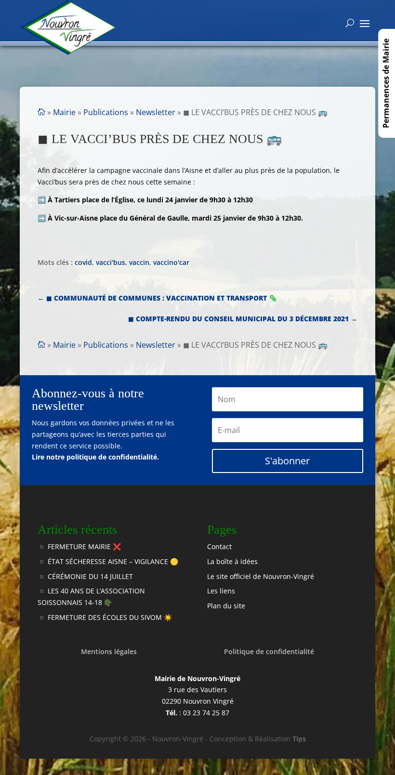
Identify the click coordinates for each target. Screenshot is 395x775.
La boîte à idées (232, 561)
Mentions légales (109, 651)
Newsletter (155, 112)
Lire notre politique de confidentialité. (95, 456)
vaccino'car (171, 262)
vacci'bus (110, 262)
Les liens (221, 590)
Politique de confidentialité (269, 651)
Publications (105, 112)
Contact (219, 546)
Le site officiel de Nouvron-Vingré (260, 576)
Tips (299, 738)
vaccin (139, 262)
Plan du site (226, 605)
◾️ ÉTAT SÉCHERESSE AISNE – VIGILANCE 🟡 (108, 561)
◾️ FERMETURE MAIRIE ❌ (79, 546)
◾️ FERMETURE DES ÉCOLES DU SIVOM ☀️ (105, 617)
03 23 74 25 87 (206, 712)
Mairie (64, 112)
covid (83, 262)
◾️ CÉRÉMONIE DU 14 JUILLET (85, 576)
